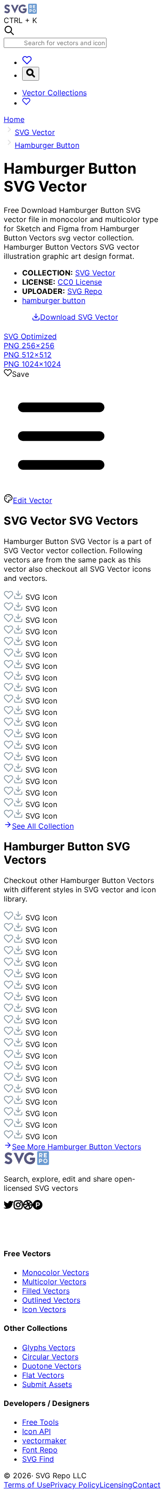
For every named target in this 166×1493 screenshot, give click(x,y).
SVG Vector (95, 272)
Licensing (116, 1484)
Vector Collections (54, 92)
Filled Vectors (46, 1290)
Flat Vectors (43, 1375)
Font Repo (40, 1449)
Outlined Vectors (51, 1300)
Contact (146, 1484)
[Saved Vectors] (27, 62)
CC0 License (80, 282)
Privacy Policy (75, 1484)
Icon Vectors (44, 1309)
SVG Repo (84, 291)
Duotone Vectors (51, 1365)
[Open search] (30, 74)
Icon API (36, 1431)
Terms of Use (27, 1484)
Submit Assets (47, 1384)
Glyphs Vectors (48, 1347)
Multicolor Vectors (54, 1281)
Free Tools (40, 1422)
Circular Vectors (50, 1356)
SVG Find (38, 1459)
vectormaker (44, 1440)
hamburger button (53, 300)
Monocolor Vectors (55, 1272)
